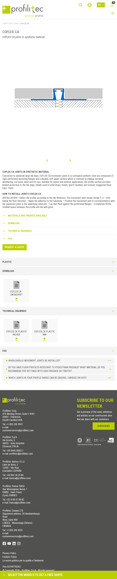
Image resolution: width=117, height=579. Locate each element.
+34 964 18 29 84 (14, 475)
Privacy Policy (9, 553)
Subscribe (104, 426)
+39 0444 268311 (14, 450)
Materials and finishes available (27, 215)
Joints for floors (10, 24)
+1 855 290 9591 (14, 424)
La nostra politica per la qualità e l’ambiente (23, 560)
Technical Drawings (20, 230)
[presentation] (47, 160)
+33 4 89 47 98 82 (15, 499)
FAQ (10, 238)
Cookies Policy (9, 557)
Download (14, 223)
